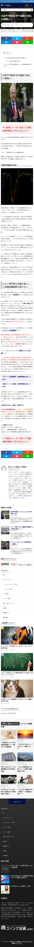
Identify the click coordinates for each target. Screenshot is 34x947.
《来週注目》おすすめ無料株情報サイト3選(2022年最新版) (8, 745)
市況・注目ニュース (17, 24)
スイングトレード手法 (11, 584)
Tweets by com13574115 (8, 713)
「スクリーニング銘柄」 (20, 488)
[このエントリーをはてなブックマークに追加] (6, 42)
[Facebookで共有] (6, 38)
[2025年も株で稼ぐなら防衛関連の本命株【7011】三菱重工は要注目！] (5, 879)
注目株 (6, 594)
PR (3, 575)
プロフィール (13, 469)
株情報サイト (6, 612)
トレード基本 (6, 598)
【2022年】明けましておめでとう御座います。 (25, 746)
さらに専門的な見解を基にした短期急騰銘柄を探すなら (17, 65)
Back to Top (17, 802)
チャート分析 (8, 589)
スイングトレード (8, 579)
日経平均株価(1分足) (13, 61)
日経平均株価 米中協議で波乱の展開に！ (15, 58)
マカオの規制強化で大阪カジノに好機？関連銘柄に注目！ (24, 769)
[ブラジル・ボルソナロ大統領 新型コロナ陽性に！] (5, 545)
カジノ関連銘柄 (23, 764)
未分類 (5, 608)
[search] (31, 9)
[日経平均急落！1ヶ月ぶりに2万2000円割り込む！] (5, 515)
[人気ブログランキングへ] (5, 565)
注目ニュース (6, 787)
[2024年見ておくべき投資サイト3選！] (5, 889)
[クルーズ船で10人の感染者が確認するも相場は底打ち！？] (5, 530)
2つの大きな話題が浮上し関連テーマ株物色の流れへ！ (25, 792)
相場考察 (5, 617)
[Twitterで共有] (17, 38)
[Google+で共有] (27, 38)
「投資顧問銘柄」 (17, 490)
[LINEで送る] (27, 42)
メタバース (22, 741)
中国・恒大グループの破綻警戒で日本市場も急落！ (8, 769)
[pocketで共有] (17, 42)
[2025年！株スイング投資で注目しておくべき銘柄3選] (5, 869)
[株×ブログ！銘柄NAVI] (25, 565)
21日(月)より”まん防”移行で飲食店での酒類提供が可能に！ (8, 792)
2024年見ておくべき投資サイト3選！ (20, 886)
